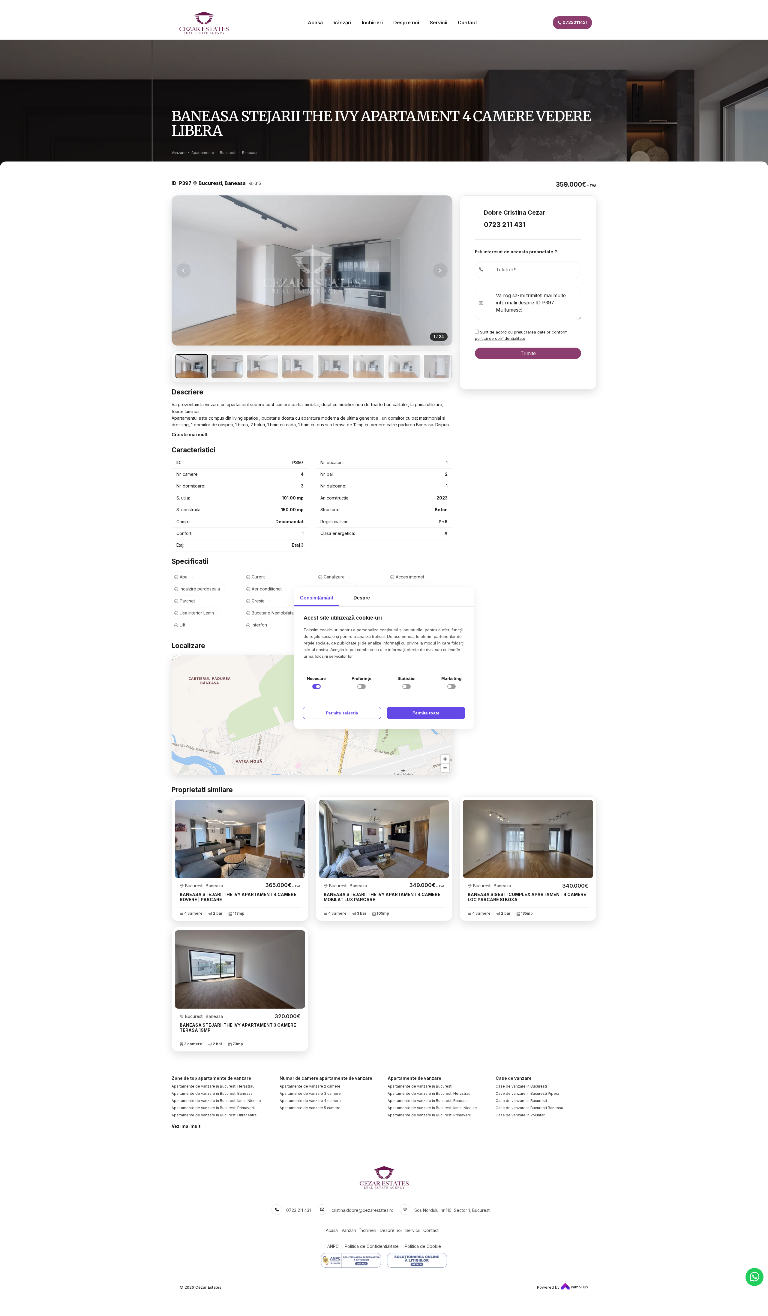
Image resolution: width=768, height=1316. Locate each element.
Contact (467, 23)
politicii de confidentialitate (500, 338)
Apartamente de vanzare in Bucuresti (420, 1086)
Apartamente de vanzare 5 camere (310, 1108)
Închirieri (372, 23)
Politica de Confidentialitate (372, 1246)
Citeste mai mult (190, 434)
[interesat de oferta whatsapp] (755, 1277)
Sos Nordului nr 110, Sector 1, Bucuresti (452, 1210)
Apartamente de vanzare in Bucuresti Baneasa (212, 1093)
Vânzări (342, 23)
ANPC (333, 1246)
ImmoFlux (579, 1286)
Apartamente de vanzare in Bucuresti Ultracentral (214, 1115)
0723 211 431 (505, 224)
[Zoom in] (445, 759)
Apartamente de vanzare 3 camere (310, 1093)
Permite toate (426, 713)
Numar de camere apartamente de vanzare (326, 1078)
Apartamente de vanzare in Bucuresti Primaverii (213, 1108)
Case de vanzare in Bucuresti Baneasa (529, 1108)
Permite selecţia (342, 713)
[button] (440, 270)
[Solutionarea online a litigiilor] (417, 1260)
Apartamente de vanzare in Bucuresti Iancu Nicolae (216, 1100)
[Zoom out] (445, 767)
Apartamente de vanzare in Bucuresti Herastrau (213, 1086)
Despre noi (406, 23)
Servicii (438, 23)
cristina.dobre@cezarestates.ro (363, 1210)
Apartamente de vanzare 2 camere (310, 1086)
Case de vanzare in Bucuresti (521, 1086)
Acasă (315, 23)
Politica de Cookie (423, 1246)
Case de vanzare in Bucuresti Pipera (527, 1093)
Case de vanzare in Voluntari (520, 1115)
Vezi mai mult (186, 1126)
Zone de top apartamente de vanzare (211, 1078)
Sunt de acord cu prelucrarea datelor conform (521, 335)
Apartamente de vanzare (414, 1078)
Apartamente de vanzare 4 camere (310, 1100)
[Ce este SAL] (351, 1260)
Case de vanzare (514, 1078)
